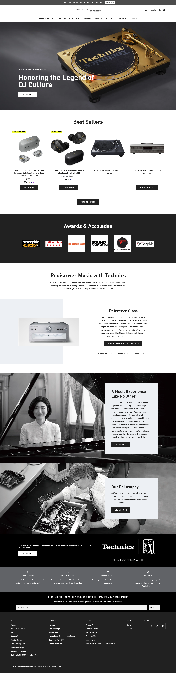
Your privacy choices (19, 659)
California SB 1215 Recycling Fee (24, 655)
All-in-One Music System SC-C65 (147, 170)
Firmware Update (18, 643)
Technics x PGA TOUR (119, 18)
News (128, 625)
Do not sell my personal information (100, 643)
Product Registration (19, 628)
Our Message (54, 628)
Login (153, 10)
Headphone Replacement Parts (62, 636)
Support (134, 18)
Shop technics (88, 202)
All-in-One (68, 18)
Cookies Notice (92, 628)
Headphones (43, 18)
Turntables (56, 18)
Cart (162, 10)
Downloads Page (17, 647)
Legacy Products (56, 643)
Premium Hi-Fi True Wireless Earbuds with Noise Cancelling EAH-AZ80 (68, 171)
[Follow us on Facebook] (146, 626)
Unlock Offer (154, 607)
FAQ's (13, 632)
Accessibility (91, 640)
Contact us (78, 583)
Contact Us (15, 636)
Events (129, 628)
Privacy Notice (91, 625)
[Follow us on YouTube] (162, 626)
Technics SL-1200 (56, 640)
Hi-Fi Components (83, 18)
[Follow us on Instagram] (157, 626)
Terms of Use (91, 636)
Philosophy (53, 632)
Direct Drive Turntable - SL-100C (107, 170)
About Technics (101, 18)
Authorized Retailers (19, 651)
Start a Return (16, 640)
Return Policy (91, 632)
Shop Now (27, 74)
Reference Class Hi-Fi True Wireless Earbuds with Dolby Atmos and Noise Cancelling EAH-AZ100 (29, 173)
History (52, 625)
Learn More (110, 2)
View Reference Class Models (123, 343)
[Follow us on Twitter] (151, 626)
